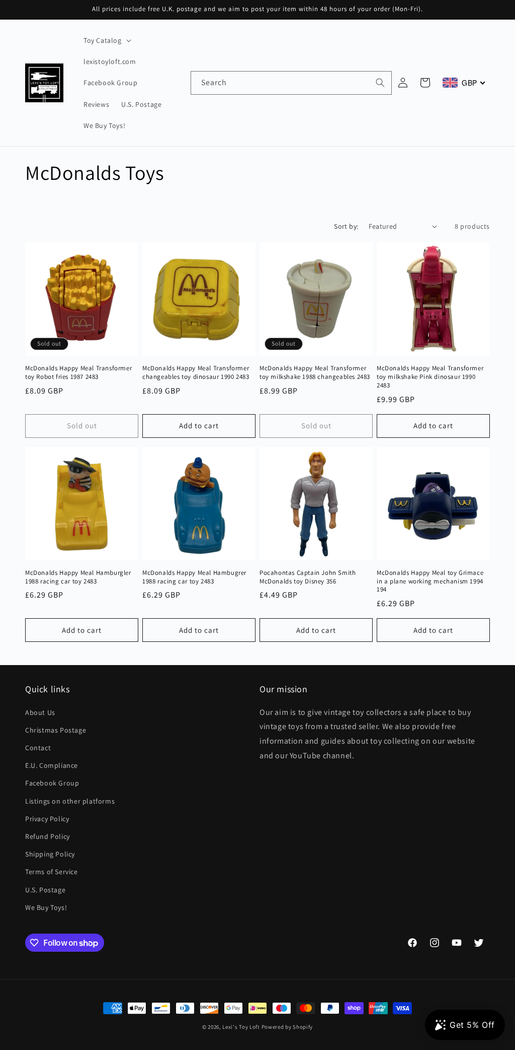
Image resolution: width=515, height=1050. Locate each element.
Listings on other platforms (70, 801)
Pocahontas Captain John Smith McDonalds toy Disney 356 (308, 577)
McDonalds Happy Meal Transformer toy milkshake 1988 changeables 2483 (315, 372)
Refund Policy (47, 836)
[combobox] (291, 83)
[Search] (380, 83)
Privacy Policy (47, 818)
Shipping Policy (50, 854)
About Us (40, 712)
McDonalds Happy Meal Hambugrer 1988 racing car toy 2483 (194, 577)
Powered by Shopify (287, 1026)
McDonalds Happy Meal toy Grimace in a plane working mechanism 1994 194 (430, 581)
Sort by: (346, 226)
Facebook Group (52, 783)
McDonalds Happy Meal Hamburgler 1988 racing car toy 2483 (78, 577)
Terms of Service (51, 871)
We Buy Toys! (46, 907)
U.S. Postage (45, 889)
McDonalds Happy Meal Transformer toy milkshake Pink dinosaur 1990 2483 (430, 376)
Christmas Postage (55, 730)
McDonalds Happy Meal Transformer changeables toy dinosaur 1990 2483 (195, 372)
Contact (38, 747)
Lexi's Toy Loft (241, 1026)
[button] (106, 40)
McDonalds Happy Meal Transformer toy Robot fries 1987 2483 (78, 372)
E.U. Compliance (51, 765)
